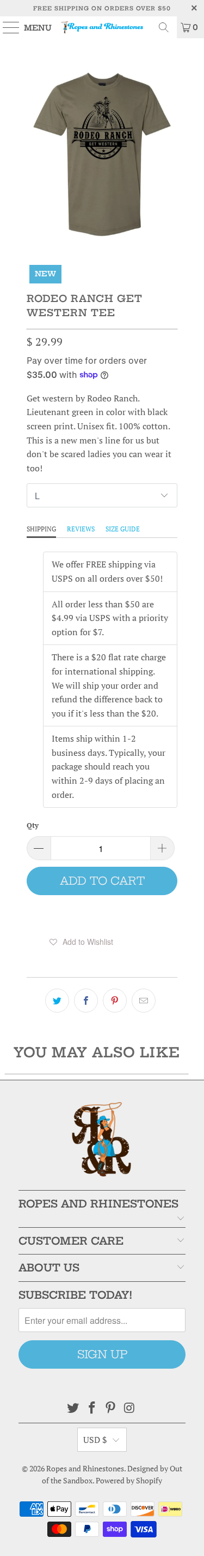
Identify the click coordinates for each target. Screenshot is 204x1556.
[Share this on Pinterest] (115, 1001)
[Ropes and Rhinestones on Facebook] (92, 1408)
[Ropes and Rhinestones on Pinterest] (111, 1408)
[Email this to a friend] (144, 1001)
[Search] (163, 27)
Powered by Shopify (129, 1480)
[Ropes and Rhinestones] (102, 27)
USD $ (95, 1440)
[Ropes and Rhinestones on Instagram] (130, 1408)
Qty (33, 825)
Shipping (41, 529)
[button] (81, 941)
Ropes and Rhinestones (85, 1468)
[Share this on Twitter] (57, 1001)
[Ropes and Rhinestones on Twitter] (73, 1408)
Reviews (81, 529)
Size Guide (123, 529)
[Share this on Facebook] (86, 1001)
